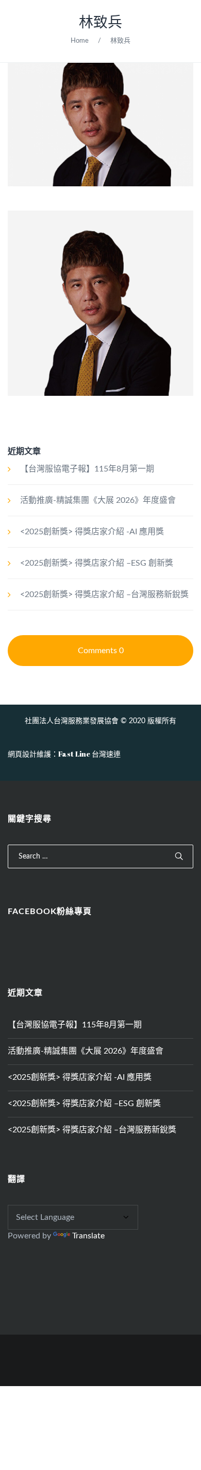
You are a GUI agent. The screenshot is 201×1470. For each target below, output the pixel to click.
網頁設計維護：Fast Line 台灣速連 (64, 754)
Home (80, 41)
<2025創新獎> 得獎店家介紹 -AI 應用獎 (92, 532)
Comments (101, 650)
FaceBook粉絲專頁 (50, 911)
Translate (88, 1236)
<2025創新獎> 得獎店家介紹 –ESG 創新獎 (96, 563)
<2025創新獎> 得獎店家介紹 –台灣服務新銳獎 (104, 594)
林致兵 (100, 22)
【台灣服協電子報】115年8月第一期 (87, 469)
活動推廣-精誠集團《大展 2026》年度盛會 (98, 500)
